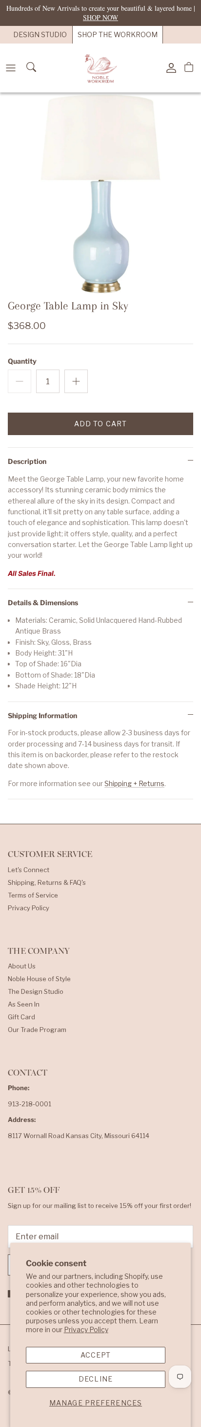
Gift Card (21, 1017)
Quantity (22, 361)
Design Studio (40, 34)
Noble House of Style (39, 979)
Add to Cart (100, 423)
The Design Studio (35, 991)
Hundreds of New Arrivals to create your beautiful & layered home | (100, 12)
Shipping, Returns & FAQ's (47, 882)
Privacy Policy (86, 1329)
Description (27, 461)
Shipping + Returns (134, 783)
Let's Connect (28, 870)
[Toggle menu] (10, 68)
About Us (22, 966)
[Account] (169, 68)
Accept (95, 1355)
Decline (96, 1379)
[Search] (32, 68)
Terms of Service (33, 895)
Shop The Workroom (118, 34)
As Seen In (24, 1004)
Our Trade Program (37, 1029)
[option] (100, 193)
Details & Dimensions (43, 602)
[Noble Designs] (100, 68)
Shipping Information (42, 715)
